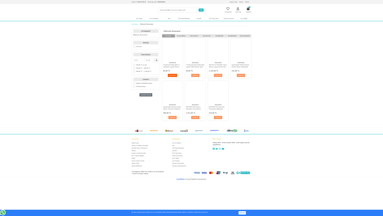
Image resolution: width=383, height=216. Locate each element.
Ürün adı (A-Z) (194, 36)
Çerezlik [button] (199, 18)
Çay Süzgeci (176, 161)
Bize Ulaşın (217, 139)
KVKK (133, 158)
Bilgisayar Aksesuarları (140, 35)
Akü (173, 145)
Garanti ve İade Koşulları (139, 153)
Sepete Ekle (172, 75)
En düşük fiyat (219, 36)
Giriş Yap (238, 12)
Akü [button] (169, 18)
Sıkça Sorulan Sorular (138, 161)
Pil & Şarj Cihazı (177, 153)
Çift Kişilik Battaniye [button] (184, 18)
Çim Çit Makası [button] (154, 18)
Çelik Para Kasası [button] (229, 18)
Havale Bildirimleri (137, 166)
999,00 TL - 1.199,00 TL (144, 71)
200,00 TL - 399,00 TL (143, 68)
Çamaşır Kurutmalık (178, 163)
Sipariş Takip (233, 2)
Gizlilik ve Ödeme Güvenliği (140, 145)
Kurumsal (135, 139)
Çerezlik (174, 150)
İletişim (247, 2)
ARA (201, 10)
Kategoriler (176, 139)
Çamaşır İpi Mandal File (179, 166)
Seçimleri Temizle (146, 95)
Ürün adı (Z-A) (207, 36)
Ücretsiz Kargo (140, 86)
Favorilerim (228, 12)
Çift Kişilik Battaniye (178, 148)
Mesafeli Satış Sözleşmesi (139, 148)
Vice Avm (139, 46)
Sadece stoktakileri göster (144, 83)
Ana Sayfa (139, 18)
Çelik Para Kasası (177, 155)
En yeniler (168, 36)
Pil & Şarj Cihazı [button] (214, 18)
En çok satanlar (181, 36)
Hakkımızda (135, 143)
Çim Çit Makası (176, 143)
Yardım (241, 2)
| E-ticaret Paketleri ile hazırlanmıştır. (191, 179)
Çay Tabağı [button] (244, 18)
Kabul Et (242, 213)
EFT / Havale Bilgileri (138, 155)
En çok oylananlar (245, 36)
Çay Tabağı (175, 158)
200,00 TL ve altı (141, 65)
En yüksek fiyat (232, 36)
